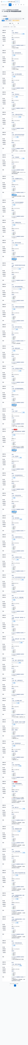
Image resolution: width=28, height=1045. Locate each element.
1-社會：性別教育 (15, 456)
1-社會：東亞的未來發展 (16, 242)
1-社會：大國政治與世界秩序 (17, 114)
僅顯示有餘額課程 (16, 20)
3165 (13, 112)
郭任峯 (13, 503)
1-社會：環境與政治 (15, 94)
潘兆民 (13, 60)
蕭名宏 (13, 904)
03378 (14, 320)
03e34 (14, 550)
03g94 (14, 910)
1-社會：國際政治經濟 (16, 348)
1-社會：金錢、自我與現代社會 (17, 660)
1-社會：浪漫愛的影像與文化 (17, 536)
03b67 (14, 108)
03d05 (14, 798)
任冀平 (13, 39)
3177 (13, 366)
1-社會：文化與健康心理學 (17, 700)
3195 (13, 720)
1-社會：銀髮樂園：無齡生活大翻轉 (18, 721)
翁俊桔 (13, 274)
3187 (13, 555)
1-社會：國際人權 (15, 807)
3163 (13, 72)
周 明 (13, 565)
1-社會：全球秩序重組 (16, 851)
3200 (13, 826)
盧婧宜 (13, 729)
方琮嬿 (13, 230)
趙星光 (13, 970)
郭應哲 (13, 585)
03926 (14, 694)
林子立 (13, 396)
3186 (13, 535)
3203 (13, 893)
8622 (13, 962)
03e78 (14, 402)
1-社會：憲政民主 (15, 32)
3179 (13, 409)
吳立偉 (13, 163)
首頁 (4, 9)
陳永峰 (13, 210)
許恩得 (13, 771)
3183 (13, 473)
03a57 (14, 236)
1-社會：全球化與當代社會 (17, 326)
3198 (13, 781)
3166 (13, 132)
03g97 (14, 864)
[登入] (16, 4)
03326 (14, 88)
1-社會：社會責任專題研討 (17, 783)
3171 (12, 240)
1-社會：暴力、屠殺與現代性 (17, 680)
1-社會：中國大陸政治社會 (17, 942)
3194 (13, 698)
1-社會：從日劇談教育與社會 (17, 475)
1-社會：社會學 (14, 411)
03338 (14, 362)
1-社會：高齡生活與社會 (16, 964)
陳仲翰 (13, 483)
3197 (12, 762)
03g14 (14, 447)
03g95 (14, 934)
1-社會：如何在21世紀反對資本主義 (18, 872)
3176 (13, 346)
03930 (14, 611)
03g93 (14, 886)
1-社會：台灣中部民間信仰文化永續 (18, 577)
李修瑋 (13, 928)
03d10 (14, 300)
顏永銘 (13, 814)
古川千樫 (13, 186)
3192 (13, 658)
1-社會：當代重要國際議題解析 (17, 388)
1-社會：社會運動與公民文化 (17, 178)
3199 (13, 805)
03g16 (14, 632)
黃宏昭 (13, 688)
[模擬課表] (13, 4)
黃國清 (13, 626)
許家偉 (16, 791)
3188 (13, 575)
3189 (13, 595)
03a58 (14, 256)
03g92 (14, 842)
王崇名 (13, 417)
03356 (14, 216)
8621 (13, 941)
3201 (13, 849)
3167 (12, 155)
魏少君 (13, 648)
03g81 (14, 757)
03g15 (14, 469)
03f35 (14, 977)
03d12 (14, 777)
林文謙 (13, 102)
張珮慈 (13, 376)
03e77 (14, 148)
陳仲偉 (13, 605)
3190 (13, 615)
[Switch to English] (18, 4)
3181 (12, 429)
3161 (12, 30)
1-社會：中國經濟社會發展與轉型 (18, 306)
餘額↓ (10, 20)
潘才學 (13, 463)
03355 (14, 509)
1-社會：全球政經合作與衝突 (17, 368)
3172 (13, 263)
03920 (14, 66)
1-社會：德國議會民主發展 (17, 828)
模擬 (23, 33)
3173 (13, 284)
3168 (13, 176)
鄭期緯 (16, 729)
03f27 (14, 820)
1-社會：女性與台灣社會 (16, 495)
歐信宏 (13, 356)
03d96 (14, 735)
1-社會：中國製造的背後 (16, 222)
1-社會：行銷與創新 (15, 157)
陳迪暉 (13, 314)
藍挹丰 (13, 708)
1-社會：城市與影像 (15, 518)
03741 (14, 530)
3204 (13, 917)
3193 (13, 678)
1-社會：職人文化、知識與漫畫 (17, 597)
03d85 (14, 591)
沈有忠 (13, 836)
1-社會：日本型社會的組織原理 (17, 202)
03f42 (14, 340)
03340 (14, 956)
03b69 (14, 674)
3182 (13, 454)
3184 (13, 493)
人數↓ (6, 20)
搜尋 (10, 4)
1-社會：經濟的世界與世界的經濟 (18, 134)
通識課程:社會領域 (20, 45)
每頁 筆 (14, 23)
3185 (13, 516)
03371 (14, 192)
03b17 (14, 280)
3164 (13, 92)
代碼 (3, 20)
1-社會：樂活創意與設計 (16, 743)
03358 (14, 169)
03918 (14, 45)
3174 (13, 304)
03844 (14, 654)
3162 (13, 50)
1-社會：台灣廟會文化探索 (17, 557)
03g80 (14, 489)
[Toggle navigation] (2, 2)
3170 (13, 220)
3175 (13, 325)
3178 (13, 386)
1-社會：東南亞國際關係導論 (17, 286)
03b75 (14, 382)
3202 (13, 870)
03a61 (14, 714)
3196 (13, 741)
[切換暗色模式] (23, 4)
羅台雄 (13, 142)
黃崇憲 (13, 880)
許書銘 (13, 791)
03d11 (14, 571)
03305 (14, 423)
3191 (12, 637)
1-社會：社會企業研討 (16, 764)
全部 (7, 18)
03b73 (14, 128)
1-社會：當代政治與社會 (16, 52)
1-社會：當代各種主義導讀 (17, 74)
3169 (13, 200)
